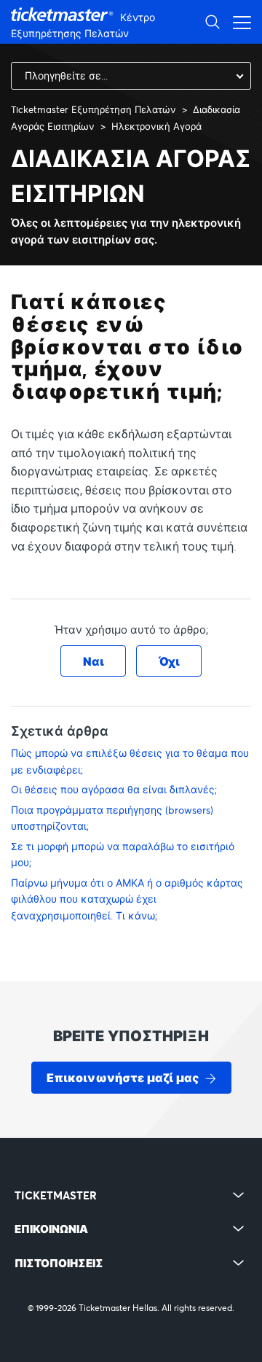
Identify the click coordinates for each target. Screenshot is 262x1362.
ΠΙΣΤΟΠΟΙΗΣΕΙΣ (59, 1263)
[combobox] (131, 76)
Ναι (93, 661)
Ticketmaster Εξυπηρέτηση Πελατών (93, 109)
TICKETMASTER (56, 1195)
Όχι (169, 661)
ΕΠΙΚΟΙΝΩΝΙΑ (51, 1229)
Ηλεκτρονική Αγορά (156, 126)
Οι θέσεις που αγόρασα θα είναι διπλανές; (114, 789)
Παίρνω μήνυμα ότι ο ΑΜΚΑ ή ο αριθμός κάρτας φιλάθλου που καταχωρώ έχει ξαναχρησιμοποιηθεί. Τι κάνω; (127, 899)
